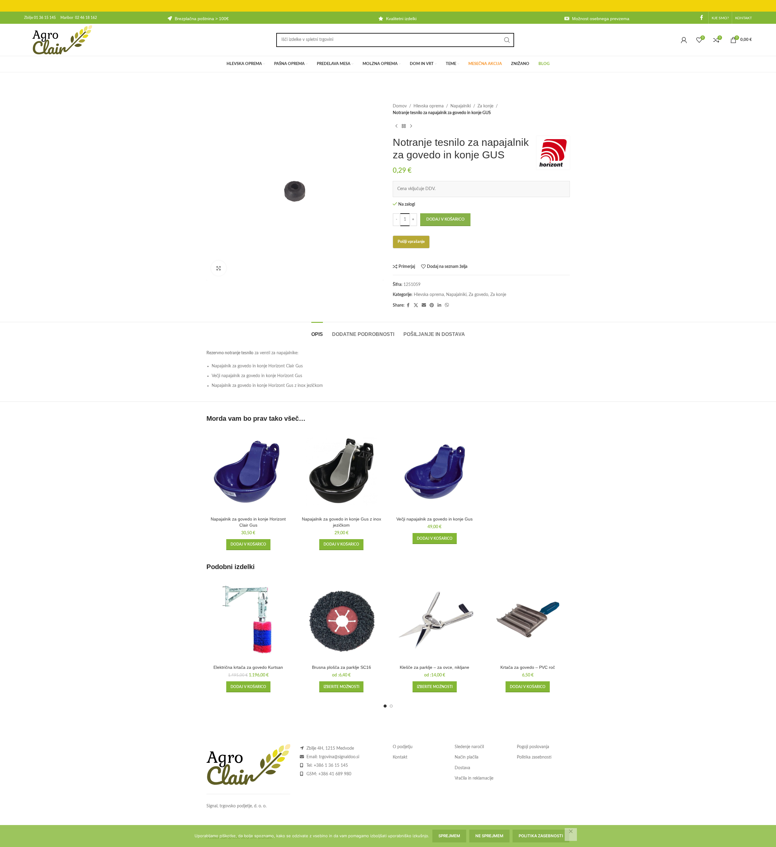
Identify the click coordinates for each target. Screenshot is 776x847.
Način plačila (466, 757)
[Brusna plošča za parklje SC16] (341, 620)
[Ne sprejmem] (571, 834)
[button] (248, 544)
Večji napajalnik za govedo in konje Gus (434, 519)
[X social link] (416, 305)
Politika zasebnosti (534, 757)
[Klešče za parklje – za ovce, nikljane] (435, 620)
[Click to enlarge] (218, 268)
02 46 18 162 (86, 18)
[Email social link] (424, 305)
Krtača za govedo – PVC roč (527, 667)
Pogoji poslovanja (533, 747)
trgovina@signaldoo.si (339, 757)
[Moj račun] (684, 40)
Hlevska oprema (428, 106)
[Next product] (411, 126)
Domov (400, 106)
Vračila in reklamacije (474, 778)
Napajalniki (460, 106)
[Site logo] (62, 40)
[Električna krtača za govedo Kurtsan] (248, 620)
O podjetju (403, 747)
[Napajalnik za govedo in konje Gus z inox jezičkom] (341, 472)
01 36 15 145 (45, 18)
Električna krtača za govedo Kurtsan (248, 667)
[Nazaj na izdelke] (403, 126)
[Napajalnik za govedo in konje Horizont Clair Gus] (248, 472)
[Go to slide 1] (385, 706)
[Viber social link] (447, 305)
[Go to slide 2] (391, 706)
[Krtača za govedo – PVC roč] (528, 620)
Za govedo (478, 295)
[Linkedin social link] (439, 305)
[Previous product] (396, 126)
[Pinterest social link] (432, 305)
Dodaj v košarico (445, 220)
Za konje (485, 106)
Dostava (462, 768)
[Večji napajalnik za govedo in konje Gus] (435, 472)
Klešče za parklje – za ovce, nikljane (434, 667)
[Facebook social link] (701, 17)
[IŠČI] (507, 40)
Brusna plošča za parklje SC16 (341, 667)
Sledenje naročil (469, 747)
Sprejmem (449, 835)
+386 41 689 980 (334, 774)
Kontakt (400, 757)
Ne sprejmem (489, 835)
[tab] (317, 331)
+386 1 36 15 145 (331, 765)
